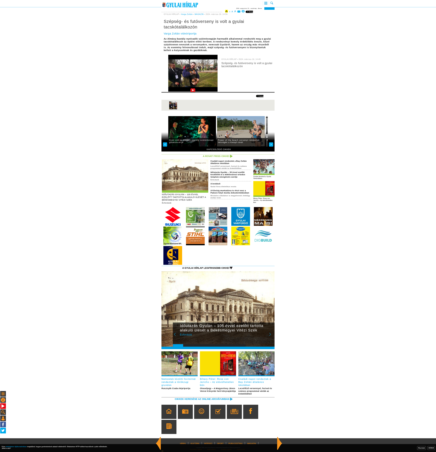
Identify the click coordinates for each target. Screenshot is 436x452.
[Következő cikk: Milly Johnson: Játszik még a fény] (158, 443)
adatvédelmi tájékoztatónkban (16, 446)
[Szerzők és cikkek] (169, 430)
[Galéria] (185, 415)
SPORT (220, 443)
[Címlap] (169, 415)
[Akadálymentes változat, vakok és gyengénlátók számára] (226, 12)
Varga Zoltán (187, 14)
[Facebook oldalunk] (250, 415)
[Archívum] (234, 415)
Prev (176, 336)
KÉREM (431, 448)
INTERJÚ (208, 443)
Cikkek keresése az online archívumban (202, 399)
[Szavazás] (218, 415)
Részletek (421, 448)
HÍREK (183, 443)
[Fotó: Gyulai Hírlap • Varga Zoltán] (173, 109)
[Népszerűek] (201, 415)
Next (271, 336)
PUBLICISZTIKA (235, 443)
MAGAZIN (199, 14)
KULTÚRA (195, 443)
